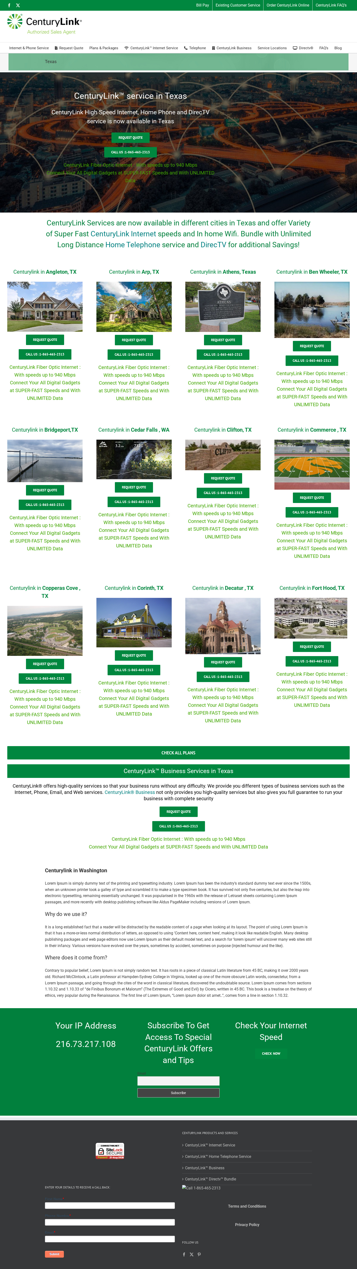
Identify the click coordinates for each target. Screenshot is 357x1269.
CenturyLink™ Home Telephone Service (218, 1156)
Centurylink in (44, 272)
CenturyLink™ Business (204, 1168)
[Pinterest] (199, 1254)
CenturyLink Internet (123, 234)
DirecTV (213, 244)
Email (141, 1073)
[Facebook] (184, 1254)
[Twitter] (192, 1254)
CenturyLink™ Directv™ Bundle (210, 1179)
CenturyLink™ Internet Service (210, 1145)
